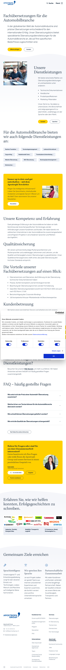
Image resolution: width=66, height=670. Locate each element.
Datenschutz (42, 667)
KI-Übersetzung (54, 622)
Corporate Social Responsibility (37, 655)
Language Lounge (54, 654)
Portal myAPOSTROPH (38, 618)
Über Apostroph (37, 643)
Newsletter (35, 630)
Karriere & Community (55, 644)
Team (33, 651)
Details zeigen (56, 351)
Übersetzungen (53, 618)
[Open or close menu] (62, 3)
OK (54, 356)
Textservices (53, 625)
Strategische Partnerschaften (37, 660)
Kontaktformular (27, 667)
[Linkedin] (4, 667)
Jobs (50, 647)
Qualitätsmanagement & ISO (38, 622)
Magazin (34, 627)
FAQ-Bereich (28, 369)
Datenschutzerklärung (40, 334)
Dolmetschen (53, 628)
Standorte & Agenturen (35, 647)
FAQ (33, 633)
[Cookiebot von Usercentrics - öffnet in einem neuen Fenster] (56, 313)
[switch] (24, 344)
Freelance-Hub (53, 651)
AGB (48, 667)
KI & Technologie (54, 632)
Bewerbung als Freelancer (53, 658)
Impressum (35, 667)
